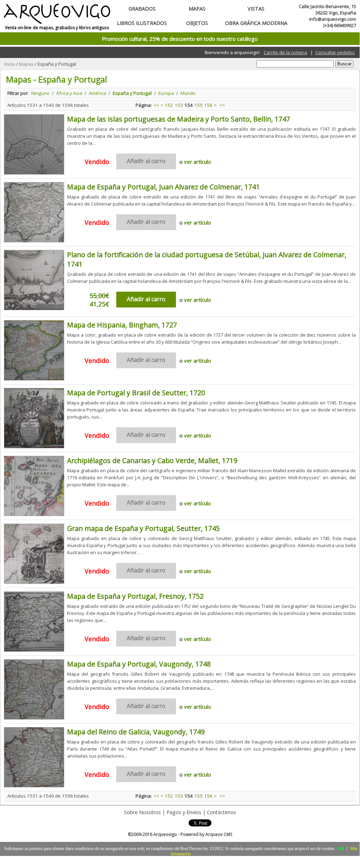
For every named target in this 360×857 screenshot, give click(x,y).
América (97, 93)
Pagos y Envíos (183, 812)
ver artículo (197, 161)
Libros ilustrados (142, 23)
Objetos (197, 23)
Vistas (256, 8)
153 (179, 105)
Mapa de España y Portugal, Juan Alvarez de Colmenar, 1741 (163, 186)
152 (169, 105)
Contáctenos (221, 812)
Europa (166, 93)
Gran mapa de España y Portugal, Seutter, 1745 (143, 528)
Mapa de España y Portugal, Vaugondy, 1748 (139, 664)
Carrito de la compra (285, 52)
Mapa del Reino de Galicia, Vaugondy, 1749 (136, 731)
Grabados (142, 8)
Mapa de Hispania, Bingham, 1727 (122, 325)
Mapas (197, 8)
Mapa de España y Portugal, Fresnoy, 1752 (135, 596)
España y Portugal (57, 64)
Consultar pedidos (335, 52)
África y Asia (69, 93)
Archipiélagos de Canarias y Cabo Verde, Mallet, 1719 (152, 460)
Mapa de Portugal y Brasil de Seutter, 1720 (136, 392)
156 (208, 105)
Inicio (9, 64)
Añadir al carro (146, 299)
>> (222, 105)
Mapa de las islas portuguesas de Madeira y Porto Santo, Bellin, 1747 (178, 119)
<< (156, 105)
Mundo (188, 93)
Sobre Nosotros (142, 812)
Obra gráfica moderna (256, 23)
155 (198, 105)
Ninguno (40, 93)
